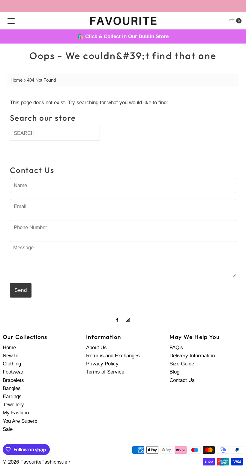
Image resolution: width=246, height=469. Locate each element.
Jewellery (13, 404)
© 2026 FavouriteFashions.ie (35, 462)
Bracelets (13, 380)
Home (16, 80)
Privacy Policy (102, 364)
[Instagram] (128, 320)
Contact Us (182, 380)
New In (10, 356)
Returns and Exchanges (113, 356)
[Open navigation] (11, 21)
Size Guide (182, 364)
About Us (96, 347)
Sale (8, 429)
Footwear (13, 372)
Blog (174, 372)
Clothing (12, 364)
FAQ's (176, 347)
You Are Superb (20, 421)
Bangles (12, 388)
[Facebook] (117, 320)
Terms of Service (105, 372)
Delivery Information (192, 356)
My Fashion (16, 413)
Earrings (12, 396)
